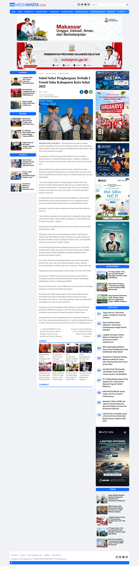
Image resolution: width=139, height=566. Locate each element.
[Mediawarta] (28, 6)
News (20, 12)
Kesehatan (29, 12)
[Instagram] (88, 4)
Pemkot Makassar (97, 12)
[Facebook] (78, 4)
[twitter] (86, 92)
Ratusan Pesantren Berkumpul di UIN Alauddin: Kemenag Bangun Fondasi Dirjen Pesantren (81, 332)
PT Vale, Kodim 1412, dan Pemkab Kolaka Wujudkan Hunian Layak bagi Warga (116, 530)
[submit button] (127, 4)
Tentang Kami (56, 555)
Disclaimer (14, 555)
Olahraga (111, 12)
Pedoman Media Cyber (34, 555)
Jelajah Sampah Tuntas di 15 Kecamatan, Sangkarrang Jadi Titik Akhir (116, 520)
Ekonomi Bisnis (41, 12)
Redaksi (47, 555)
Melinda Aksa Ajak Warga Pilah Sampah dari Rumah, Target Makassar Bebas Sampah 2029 (115, 509)
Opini (13, 16)
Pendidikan (54, 12)
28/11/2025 (43, 92)
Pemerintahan (67, 12)
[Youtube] (85, 4)
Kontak (22, 555)
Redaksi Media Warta (51, 97)
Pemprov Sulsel (81, 12)
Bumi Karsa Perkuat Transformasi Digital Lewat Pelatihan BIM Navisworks (116, 542)
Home (13, 12)
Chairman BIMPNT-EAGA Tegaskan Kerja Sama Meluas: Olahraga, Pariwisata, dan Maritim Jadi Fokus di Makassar (51, 332)
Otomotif (121, 12)
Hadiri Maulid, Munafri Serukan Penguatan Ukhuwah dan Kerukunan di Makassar (116, 498)
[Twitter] (82, 4)
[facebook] (81, 92)
